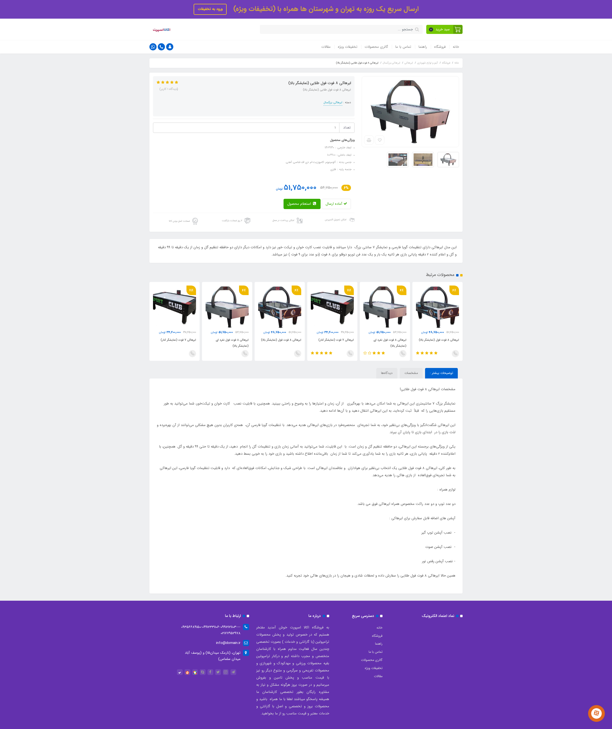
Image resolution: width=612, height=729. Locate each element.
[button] (444, 29)
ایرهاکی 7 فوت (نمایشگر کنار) (336, 340)
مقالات (326, 47)
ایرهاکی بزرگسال (332, 102)
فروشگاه (440, 47)
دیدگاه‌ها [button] (387, 373)
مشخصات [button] (411, 373)
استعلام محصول (299, 204)
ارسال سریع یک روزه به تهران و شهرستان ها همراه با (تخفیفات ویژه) (325, 9)
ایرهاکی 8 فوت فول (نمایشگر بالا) (439, 340)
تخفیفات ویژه (347, 47)
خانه (456, 47)
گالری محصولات (376, 47)
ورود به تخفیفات (210, 9)
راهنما (422, 47)
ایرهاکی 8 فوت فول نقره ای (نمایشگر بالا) (389, 343)
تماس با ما (403, 47)
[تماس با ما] (596, 713)
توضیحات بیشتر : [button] (441, 373)
